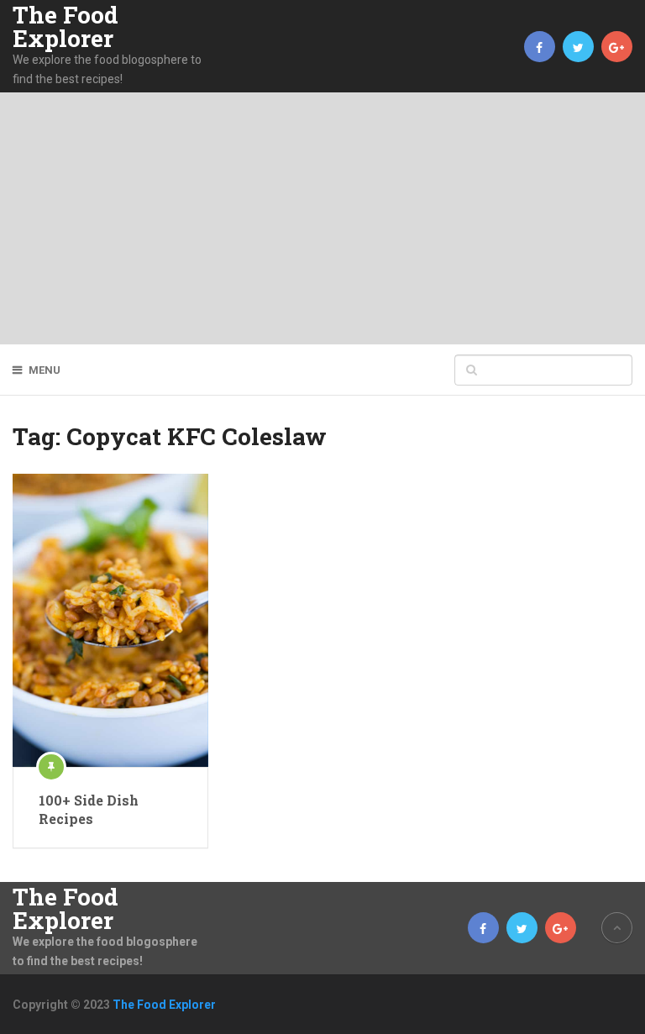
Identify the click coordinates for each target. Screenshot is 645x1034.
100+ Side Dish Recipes (89, 809)
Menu (44, 370)
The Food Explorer (65, 26)
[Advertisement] (322, 218)
